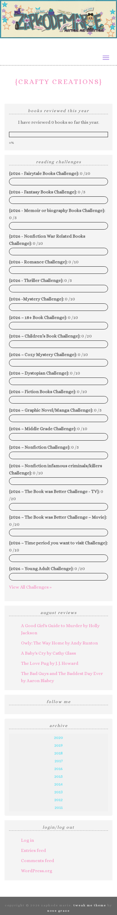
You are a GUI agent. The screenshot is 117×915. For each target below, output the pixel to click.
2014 (58, 784)
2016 (58, 768)
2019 (58, 745)
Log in (27, 840)
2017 (59, 760)
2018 (58, 753)
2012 (58, 799)
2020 (58, 737)
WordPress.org (36, 870)
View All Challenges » (30, 587)
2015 (58, 776)
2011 (59, 807)
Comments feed (37, 860)
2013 (58, 791)
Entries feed (33, 850)
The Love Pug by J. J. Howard (49, 663)
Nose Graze (58, 911)
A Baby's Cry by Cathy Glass (48, 653)
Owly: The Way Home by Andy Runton (59, 643)
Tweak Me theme (90, 905)
